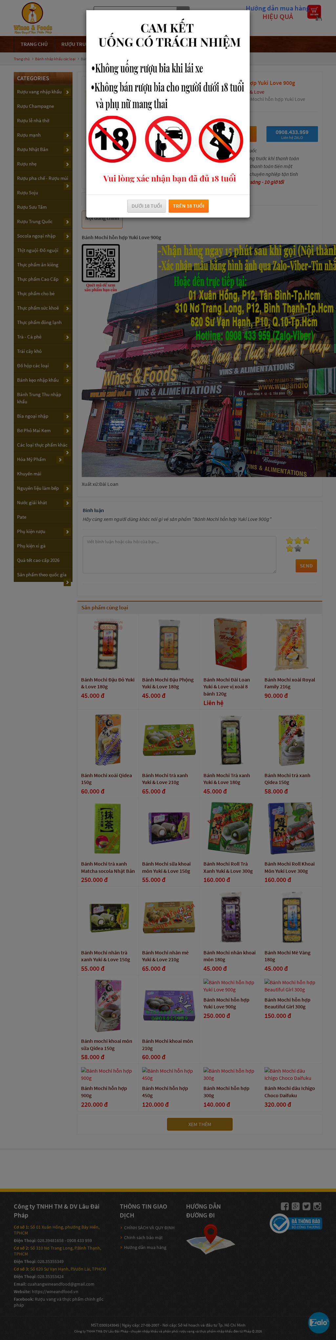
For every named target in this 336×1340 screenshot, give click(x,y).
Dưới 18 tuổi (147, 205)
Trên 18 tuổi (188, 205)
